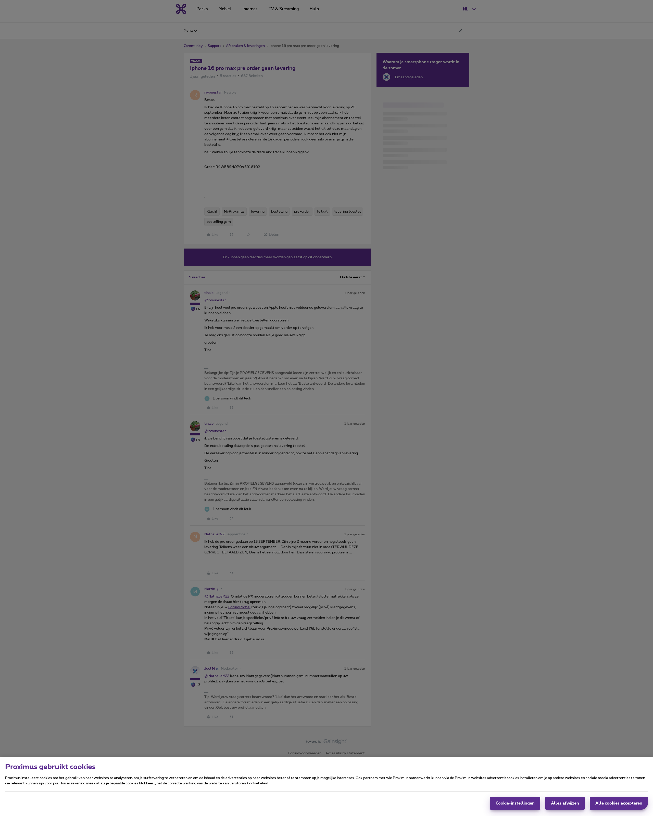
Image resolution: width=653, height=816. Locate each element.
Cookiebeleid (257, 783)
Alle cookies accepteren (618, 803)
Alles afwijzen (565, 803)
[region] (326, 786)
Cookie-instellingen (515, 803)
